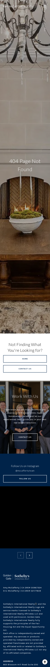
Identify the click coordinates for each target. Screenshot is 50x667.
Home (25, 359)
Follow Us (25, 479)
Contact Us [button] (25, 369)
